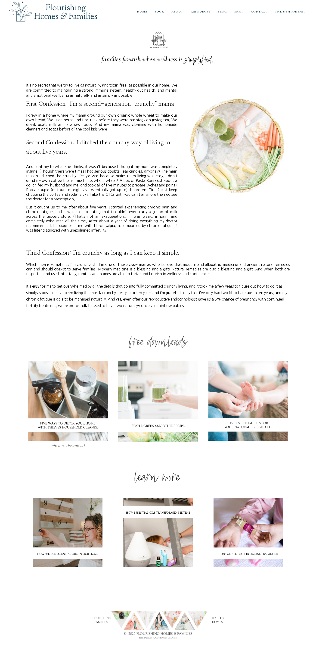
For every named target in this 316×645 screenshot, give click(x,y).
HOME (142, 11)
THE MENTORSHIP (290, 11)
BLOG (222, 11)
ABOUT (177, 11)
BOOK (159, 11)
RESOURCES (200, 11)
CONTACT (259, 11)
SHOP (239, 11)
